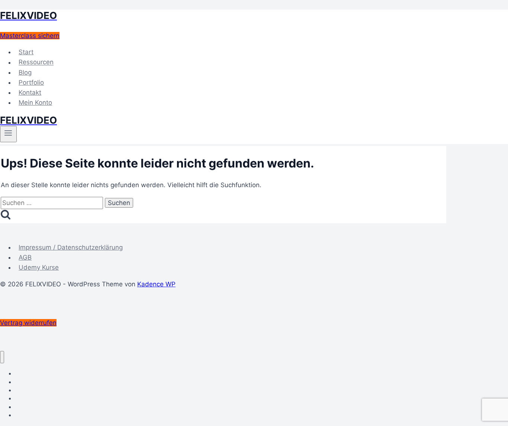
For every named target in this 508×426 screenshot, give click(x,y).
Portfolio (31, 82)
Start (26, 52)
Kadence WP (156, 284)
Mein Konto (35, 102)
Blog (25, 72)
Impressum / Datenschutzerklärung (71, 247)
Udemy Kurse (39, 267)
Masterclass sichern (30, 35)
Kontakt (30, 92)
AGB (25, 257)
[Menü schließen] (2, 357)
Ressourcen (36, 62)
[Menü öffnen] (8, 134)
